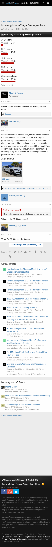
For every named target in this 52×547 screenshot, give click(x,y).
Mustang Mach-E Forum (14, 480)
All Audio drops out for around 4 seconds (22, 405)
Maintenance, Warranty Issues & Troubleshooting (26, 374)
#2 (50, 130)
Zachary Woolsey (17, 195)
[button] (3, 3)
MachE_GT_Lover (17, 226)
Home (37, 484)
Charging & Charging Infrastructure (20, 277)
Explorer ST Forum (17, 539)
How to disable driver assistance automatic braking (27, 396)
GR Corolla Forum (9, 537)
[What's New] (43, 3)
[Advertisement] (26, 13)
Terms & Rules (8, 484)
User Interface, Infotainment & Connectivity (23, 348)
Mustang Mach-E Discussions (18, 295)
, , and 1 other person (26, 188)
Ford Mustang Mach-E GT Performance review (27, 281)
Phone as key (11, 387)
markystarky (15, 121)
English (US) (32, 480)
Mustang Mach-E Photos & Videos (20, 286)
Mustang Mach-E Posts (13, 382)
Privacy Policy (22, 484)
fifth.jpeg (5, 179)
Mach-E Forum (9, 29)
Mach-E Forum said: (11, 210)
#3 (50, 204)
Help (31, 484)
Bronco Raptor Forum (28, 537)
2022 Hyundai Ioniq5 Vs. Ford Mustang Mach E (27, 299)
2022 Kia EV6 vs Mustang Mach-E (22, 307)
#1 (50, 102)
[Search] (48, 3)
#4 (50, 235)
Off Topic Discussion (15, 336)
